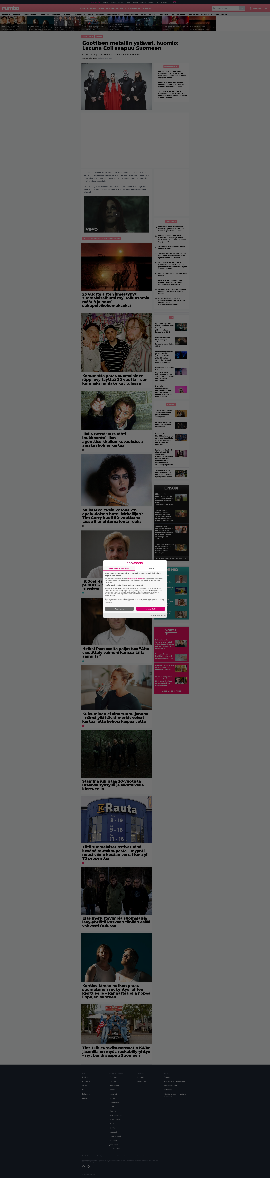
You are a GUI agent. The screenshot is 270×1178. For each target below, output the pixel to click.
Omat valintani (119, 609)
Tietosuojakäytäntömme (158, 615)
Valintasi (151, 568)
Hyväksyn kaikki (150, 609)
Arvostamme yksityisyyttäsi (119, 568)
